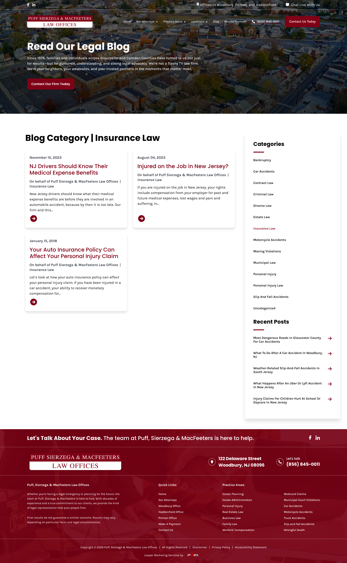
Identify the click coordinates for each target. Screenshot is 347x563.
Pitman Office (167, 518)
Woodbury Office (169, 506)
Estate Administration (237, 500)
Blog (216, 21)
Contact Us (165, 530)
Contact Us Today (302, 21)
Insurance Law (42, 186)
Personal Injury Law (268, 285)
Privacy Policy (221, 547)
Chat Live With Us (305, 5)
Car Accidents (264, 171)
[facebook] (28, 5)
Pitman (241, 5)
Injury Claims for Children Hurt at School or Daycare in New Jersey (286, 400)
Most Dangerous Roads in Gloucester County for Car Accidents (287, 339)
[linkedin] (33, 4)
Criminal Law (263, 194)
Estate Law (261, 217)
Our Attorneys (145, 21)
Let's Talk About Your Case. (64, 438)
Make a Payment (235, 21)
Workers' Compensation (238, 530)
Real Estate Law (232, 512)
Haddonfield (266, 5)
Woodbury (225, 5)
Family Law (229, 524)
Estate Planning (233, 494)
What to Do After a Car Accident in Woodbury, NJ (288, 355)
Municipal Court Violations (302, 500)
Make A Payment (169, 524)
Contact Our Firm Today (50, 84)
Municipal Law (264, 263)
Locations (197, 21)
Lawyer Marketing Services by (164, 555)
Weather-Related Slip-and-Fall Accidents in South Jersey (286, 370)
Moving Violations (267, 251)
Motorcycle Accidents (269, 240)
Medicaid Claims (295, 494)
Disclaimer (199, 547)
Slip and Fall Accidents (271, 297)
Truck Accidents (294, 518)
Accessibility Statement (251, 547)
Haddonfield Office (170, 512)
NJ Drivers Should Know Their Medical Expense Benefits (69, 169)
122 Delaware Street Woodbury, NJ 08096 (241, 462)
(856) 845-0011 (268, 21)
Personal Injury (264, 274)
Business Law (231, 518)
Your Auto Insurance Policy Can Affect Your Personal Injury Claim (74, 253)
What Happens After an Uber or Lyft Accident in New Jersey (287, 385)
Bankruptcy (262, 160)
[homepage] (60, 21)
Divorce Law (262, 206)
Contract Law (263, 183)
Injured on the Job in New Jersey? (182, 166)
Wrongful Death (294, 530)
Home (127, 21)
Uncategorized (264, 308)
